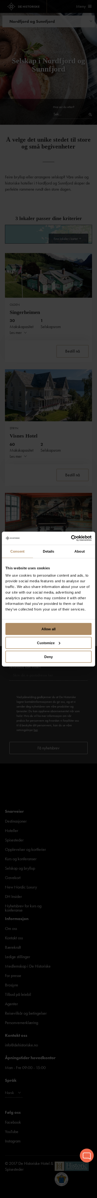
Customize (46, 643)
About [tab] (79, 551)
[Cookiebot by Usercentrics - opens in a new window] (71, 538)
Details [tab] (48, 551)
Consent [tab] (17, 551)
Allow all (48, 629)
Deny (48, 657)
